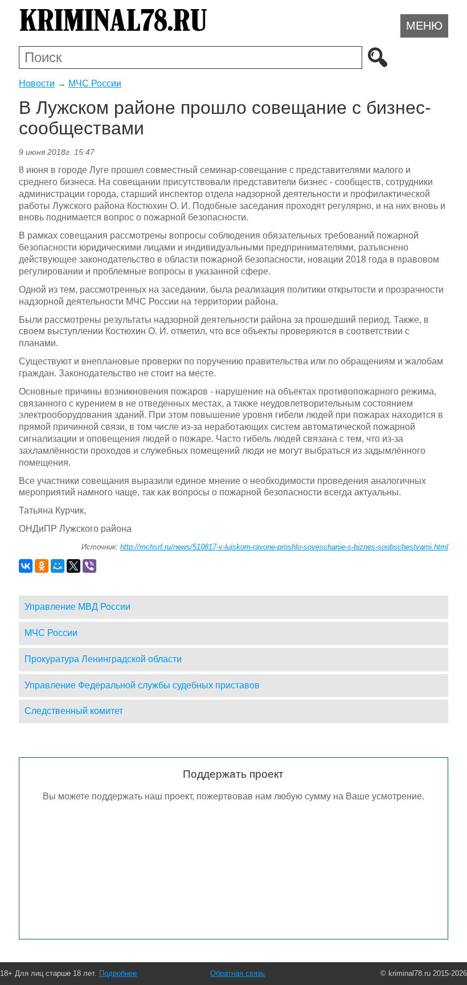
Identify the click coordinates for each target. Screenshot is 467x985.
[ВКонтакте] (25, 566)
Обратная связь (237, 973)
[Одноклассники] (41, 566)
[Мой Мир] (57, 566)
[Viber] (89, 566)
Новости (37, 83)
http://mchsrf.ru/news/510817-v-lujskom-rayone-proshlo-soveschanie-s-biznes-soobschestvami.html (284, 547)
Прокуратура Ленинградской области (103, 659)
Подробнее (118, 973)
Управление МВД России (77, 606)
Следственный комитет (73, 711)
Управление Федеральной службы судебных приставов (142, 685)
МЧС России (94, 83)
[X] (73, 566)
